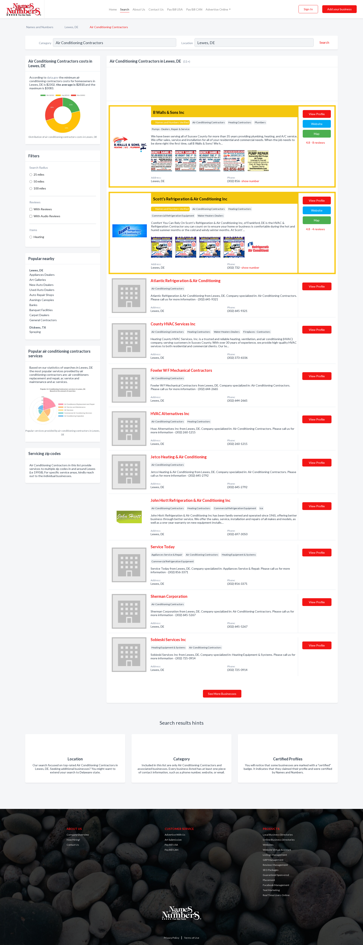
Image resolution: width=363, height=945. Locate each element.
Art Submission (173, 839)
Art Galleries (37, 279)
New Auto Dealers (41, 285)
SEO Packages (271, 869)
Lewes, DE (71, 27)
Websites (268, 844)
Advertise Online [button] (217, 9)
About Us (139, 9)
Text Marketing (271, 890)
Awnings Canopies (41, 300)
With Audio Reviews (47, 216)
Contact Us (156, 9)
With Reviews (43, 209)
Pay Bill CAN (194, 9)
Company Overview (78, 834)
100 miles (40, 188)
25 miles (39, 174)
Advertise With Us (175, 834)
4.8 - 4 (315, 229)
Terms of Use (191, 937)
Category (45, 43)
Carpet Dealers (39, 315)
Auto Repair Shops (41, 295)
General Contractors (43, 320)
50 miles (39, 181)
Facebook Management (276, 885)
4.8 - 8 (315, 142)
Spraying (35, 332)
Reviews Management (275, 864)
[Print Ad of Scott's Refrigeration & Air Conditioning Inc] (161, 247)
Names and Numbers (39, 27)
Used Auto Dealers (41, 290)
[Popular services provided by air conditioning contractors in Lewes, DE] (62, 406)
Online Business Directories (279, 839)
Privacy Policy (171, 937)
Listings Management (275, 854)
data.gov (52, 77)
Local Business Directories (278, 834)
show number (250, 181)
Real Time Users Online (276, 895)
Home (113, 9)
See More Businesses (222, 693)
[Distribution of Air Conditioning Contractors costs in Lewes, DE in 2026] (62, 113)
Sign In (308, 9)
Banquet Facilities (41, 310)
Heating (39, 237)
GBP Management (273, 859)
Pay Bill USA (175, 9)
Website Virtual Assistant (277, 849)
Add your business (339, 9)
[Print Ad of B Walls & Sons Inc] (161, 160)
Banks (33, 305)
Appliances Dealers (42, 274)
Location (187, 43)
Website (316, 124)
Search (124, 9)
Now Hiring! (73, 839)
